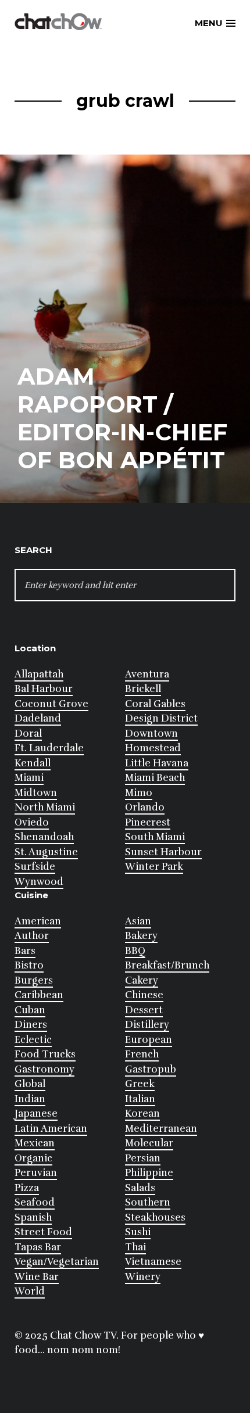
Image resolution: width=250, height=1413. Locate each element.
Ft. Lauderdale (49, 748)
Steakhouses (155, 1217)
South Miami (155, 837)
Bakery (141, 936)
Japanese (36, 1113)
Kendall (33, 763)
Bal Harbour (44, 689)
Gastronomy (44, 1069)
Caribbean (39, 995)
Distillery (147, 1024)
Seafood (35, 1202)
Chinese (144, 995)
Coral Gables (155, 704)
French (142, 1054)
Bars (25, 951)
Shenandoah (44, 837)
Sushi (138, 1232)
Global (30, 1084)
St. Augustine (46, 852)
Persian (142, 1158)
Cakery (141, 980)
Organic (33, 1158)
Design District (161, 718)
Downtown (151, 733)
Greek (140, 1084)
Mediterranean (161, 1128)
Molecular (149, 1143)
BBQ (135, 951)
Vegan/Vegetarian (57, 1262)
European (148, 1040)
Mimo (138, 793)
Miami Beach (155, 778)
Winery (142, 1277)
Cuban (30, 1010)
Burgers (34, 980)
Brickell (143, 689)
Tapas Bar (38, 1247)
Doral (28, 733)
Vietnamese (153, 1262)
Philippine (149, 1173)
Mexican (35, 1143)
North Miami (45, 807)
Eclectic (33, 1040)
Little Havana (156, 763)
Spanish (33, 1217)
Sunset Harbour (163, 852)
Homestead (153, 748)
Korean (142, 1113)
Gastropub (150, 1069)
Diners (31, 1024)
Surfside (35, 866)
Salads (140, 1188)
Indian (30, 1099)
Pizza (27, 1188)
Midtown (36, 793)
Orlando (145, 807)
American (38, 921)
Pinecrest (147, 822)
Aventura (147, 674)
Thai (135, 1247)
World (30, 1291)
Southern (147, 1202)
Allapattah (39, 674)
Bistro (29, 965)
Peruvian (36, 1173)
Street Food (43, 1232)
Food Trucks (45, 1054)
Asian (138, 921)
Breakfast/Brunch (167, 965)
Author (32, 936)
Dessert (144, 1010)
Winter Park (154, 866)
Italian (140, 1099)
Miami (29, 778)
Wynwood (39, 882)
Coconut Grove (51, 704)
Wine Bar (37, 1277)
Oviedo (32, 822)
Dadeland (38, 718)
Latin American (51, 1128)
